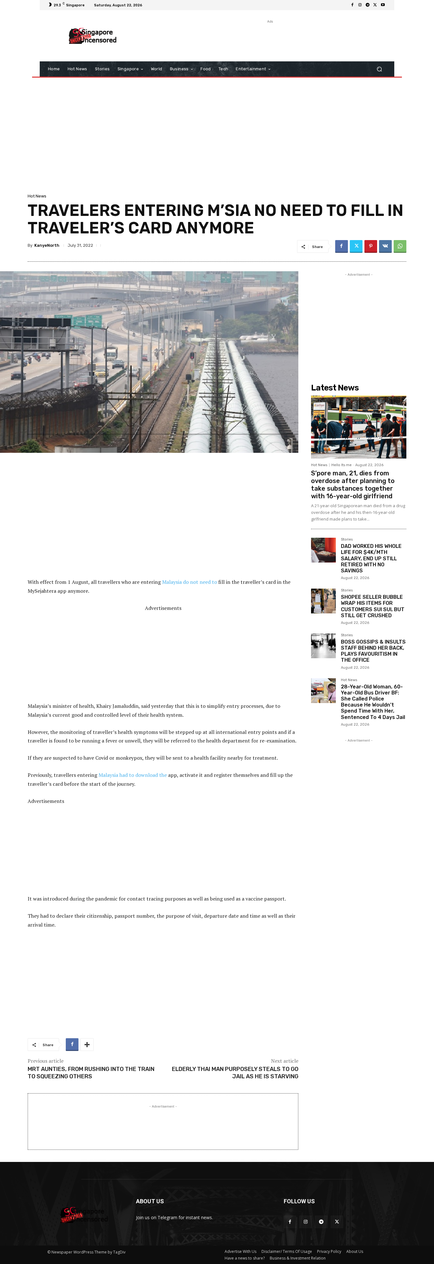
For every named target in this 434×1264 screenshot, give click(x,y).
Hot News (37, 196)
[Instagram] (360, 5)
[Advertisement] (269, 39)
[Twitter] (375, 5)
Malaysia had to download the (132, 774)
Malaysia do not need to (189, 581)
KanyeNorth (46, 245)
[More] (87, 1044)
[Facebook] (352, 5)
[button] (379, 69)
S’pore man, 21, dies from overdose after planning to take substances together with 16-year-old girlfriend (353, 484)
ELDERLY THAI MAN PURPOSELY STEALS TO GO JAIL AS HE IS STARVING (235, 1073)
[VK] (385, 246)
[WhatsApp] (400, 246)
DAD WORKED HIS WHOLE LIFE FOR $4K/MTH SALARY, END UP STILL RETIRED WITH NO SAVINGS (371, 558)
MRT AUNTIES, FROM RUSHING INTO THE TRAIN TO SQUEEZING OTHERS (91, 1073)
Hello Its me (341, 465)
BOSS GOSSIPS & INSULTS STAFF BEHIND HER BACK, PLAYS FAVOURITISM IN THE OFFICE (373, 651)
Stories (347, 540)
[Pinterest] (370, 246)
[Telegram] (367, 5)
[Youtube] (383, 5)
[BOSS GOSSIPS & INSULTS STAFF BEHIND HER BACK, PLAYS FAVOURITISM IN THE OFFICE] (323, 645)
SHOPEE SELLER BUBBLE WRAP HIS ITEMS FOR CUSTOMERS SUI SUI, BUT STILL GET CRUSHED (372, 606)
